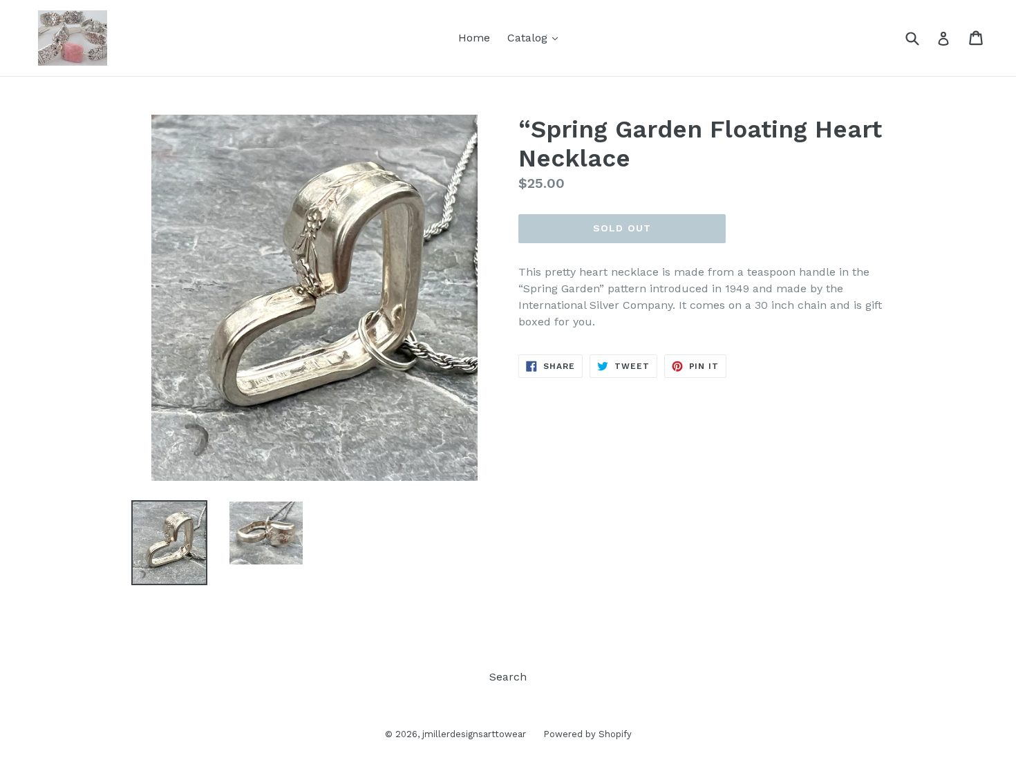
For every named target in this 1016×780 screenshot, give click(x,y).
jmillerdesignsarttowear (474, 734)
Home (474, 37)
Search (508, 676)
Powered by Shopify (587, 734)
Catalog (536, 37)
